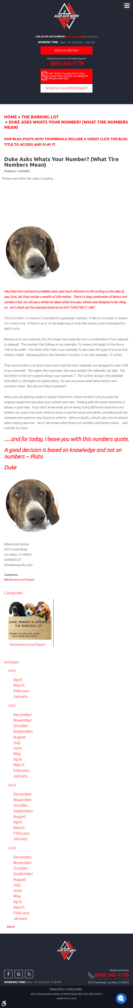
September (23, 731)
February (21, 690)
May (17, 753)
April (17, 679)
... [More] (9, 927)
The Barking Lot (40, 117)
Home (10, 117)
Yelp (29, 974)
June (17, 748)
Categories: (13, 593)
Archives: (11, 662)
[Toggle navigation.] (127, 6)
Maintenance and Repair (19, 579)
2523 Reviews (90, 36)
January (20, 696)
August (19, 737)
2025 (12, 705)
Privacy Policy (57, 989)
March (19, 685)
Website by (66, 998)
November (22, 720)
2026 (12, 670)
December (22, 714)
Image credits (74, 989)
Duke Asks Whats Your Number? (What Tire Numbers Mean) (66, 125)
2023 (12, 848)
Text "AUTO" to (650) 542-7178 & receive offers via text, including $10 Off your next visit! (68, 76)
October (20, 725)
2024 (12, 785)
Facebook (8, 974)
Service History (66, 50)
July (16, 742)
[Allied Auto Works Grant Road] (66, 16)
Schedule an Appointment (67, 88)
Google (19, 974)
